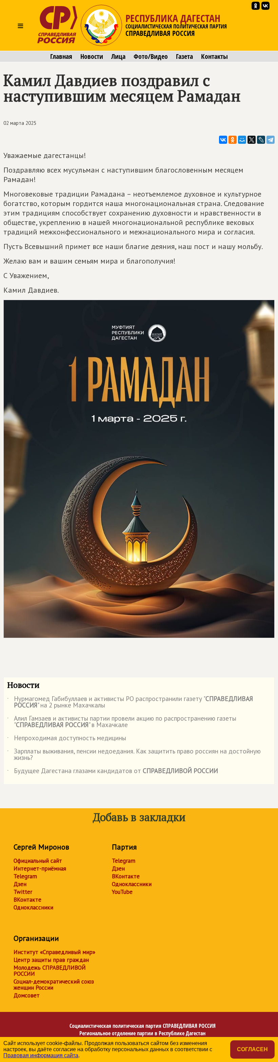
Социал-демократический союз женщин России (54, 984)
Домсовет (27, 995)
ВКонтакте (27, 900)
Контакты (214, 56)
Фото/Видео (151, 56)
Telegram (25, 876)
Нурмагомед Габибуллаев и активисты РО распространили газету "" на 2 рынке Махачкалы (130, 702)
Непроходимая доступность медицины (66, 739)
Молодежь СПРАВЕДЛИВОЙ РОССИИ (50, 971)
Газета (184, 56)
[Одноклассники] (233, 140)
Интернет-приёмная (40, 868)
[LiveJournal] (261, 140)
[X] (251, 140)
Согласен (252, 1049)
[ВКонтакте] (223, 140)
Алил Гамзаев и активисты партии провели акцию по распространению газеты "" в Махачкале (121, 722)
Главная (61, 56)
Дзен (20, 884)
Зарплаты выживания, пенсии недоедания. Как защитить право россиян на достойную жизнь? (134, 755)
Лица (118, 56)
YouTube (122, 892)
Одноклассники (33, 907)
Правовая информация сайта (40, 1055)
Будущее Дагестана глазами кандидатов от (112, 772)
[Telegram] (270, 140)
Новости (91, 56)
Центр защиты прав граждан (51, 960)
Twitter (23, 892)
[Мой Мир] (242, 140)
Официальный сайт (38, 861)
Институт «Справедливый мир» (54, 952)
